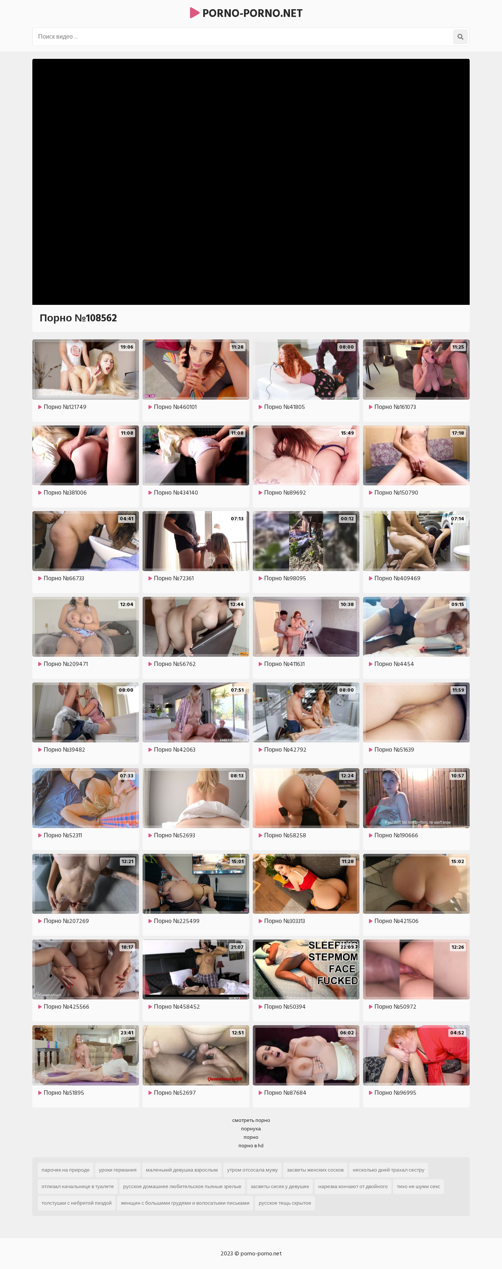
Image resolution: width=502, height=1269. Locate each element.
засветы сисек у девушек (280, 1186)
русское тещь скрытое (285, 1203)
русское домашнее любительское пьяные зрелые (182, 1186)
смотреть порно (251, 1120)
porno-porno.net (251, 13)
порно (251, 1137)
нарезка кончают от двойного (353, 1186)
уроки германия (118, 1170)
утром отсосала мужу (252, 1170)
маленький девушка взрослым (182, 1170)
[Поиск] (460, 36)
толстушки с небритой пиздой (77, 1203)
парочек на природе (66, 1170)
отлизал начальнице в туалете (78, 1186)
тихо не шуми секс (418, 1186)
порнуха (251, 1128)
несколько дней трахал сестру (388, 1170)
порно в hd (251, 1145)
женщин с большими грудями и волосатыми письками (185, 1203)
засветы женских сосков (315, 1170)
